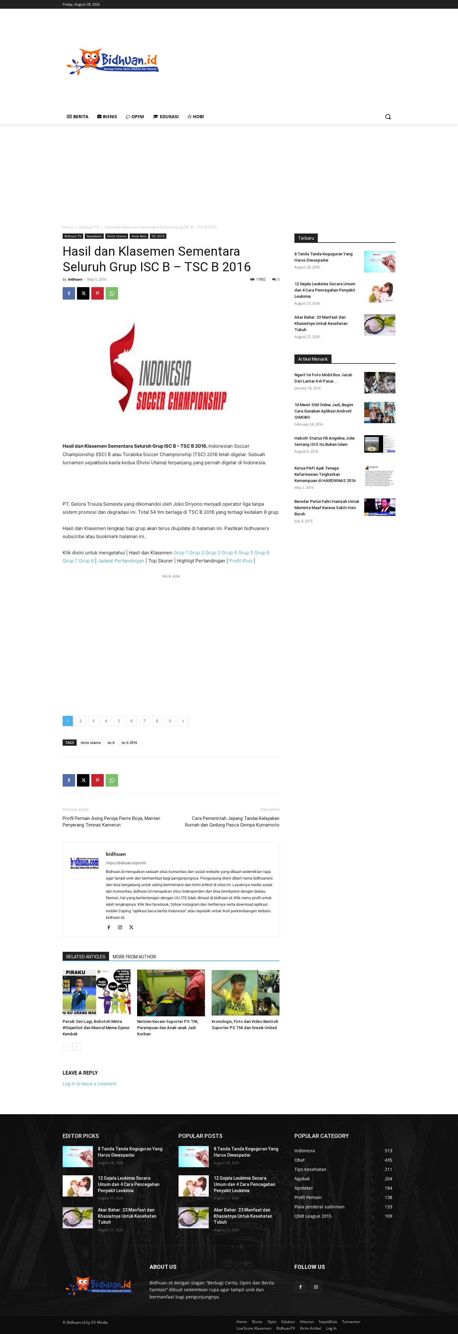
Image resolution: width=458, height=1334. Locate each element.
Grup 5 (245, 553)
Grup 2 (196, 553)
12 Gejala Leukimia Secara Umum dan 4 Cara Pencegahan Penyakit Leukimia (324, 290)
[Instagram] (122, 928)
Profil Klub (240, 561)
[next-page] (76, 1046)
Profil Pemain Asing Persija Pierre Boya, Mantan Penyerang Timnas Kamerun (111, 822)
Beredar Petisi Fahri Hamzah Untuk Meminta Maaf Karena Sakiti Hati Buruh (326, 507)
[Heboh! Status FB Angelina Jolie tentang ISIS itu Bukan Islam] (379, 444)
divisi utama (91, 742)
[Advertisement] (310, 61)
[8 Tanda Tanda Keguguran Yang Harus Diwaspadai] (379, 261)
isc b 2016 (129, 742)
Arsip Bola (138, 236)
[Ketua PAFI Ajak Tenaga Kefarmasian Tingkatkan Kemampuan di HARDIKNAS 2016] (379, 476)
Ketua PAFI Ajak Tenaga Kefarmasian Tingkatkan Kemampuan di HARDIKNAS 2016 (324, 474)
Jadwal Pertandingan (121, 561)
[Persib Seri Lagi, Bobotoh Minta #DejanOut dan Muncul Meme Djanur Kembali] (97, 993)
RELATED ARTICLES (85, 956)
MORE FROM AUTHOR (134, 956)
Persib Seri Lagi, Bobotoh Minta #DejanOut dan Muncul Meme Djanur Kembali (96, 1027)
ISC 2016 (158, 236)
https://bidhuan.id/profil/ (126, 863)
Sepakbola (94, 236)
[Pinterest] (97, 293)
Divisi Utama (116, 236)
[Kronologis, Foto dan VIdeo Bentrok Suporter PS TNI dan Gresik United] (245, 993)
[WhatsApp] (112, 293)
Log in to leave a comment (90, 1083)
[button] (387, 116)
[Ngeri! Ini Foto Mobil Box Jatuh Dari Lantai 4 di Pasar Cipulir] (379, 382)
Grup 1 (181, 553)
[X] (83, 293)
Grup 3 (213, 553)
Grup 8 (86, 561)
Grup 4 (229, 553)
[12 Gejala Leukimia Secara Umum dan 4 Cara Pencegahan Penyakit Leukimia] (379, 291)
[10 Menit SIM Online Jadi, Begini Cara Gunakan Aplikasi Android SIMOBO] (379, 412)
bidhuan (75, 279)
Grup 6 (262, 553)
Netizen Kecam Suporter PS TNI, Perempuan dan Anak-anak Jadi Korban (167, 1027)
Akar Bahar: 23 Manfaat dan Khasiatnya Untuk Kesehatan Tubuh (320, 323)
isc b (111, 742)
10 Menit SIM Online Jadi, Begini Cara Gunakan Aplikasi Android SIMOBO (323, 411)
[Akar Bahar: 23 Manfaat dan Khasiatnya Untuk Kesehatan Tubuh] (379, 325)
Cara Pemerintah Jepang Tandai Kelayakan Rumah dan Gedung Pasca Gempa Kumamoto (232, 822)
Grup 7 (70, 561)
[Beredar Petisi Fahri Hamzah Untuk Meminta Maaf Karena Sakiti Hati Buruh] (379, 507)
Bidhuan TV (89, 227)
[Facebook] (69, 293)
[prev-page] (66, 1046)
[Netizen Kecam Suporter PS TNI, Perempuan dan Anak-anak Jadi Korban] (171, 993)
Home (68, 227)
